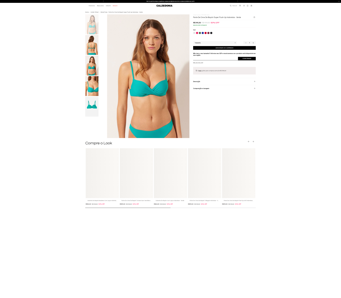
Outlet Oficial (94, 12)
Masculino (100, 5)
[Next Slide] (238, 1)
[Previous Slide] (103, 1)
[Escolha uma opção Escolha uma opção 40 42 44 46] (215, 46)
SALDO (115, 5)
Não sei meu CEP (198, 66)
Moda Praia (104, 12)
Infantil (108, 5)
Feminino (92, 5)
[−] (246, 46)
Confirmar (247, 62)
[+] (253, 46)
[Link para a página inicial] (87, 12)
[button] (233, 5)
